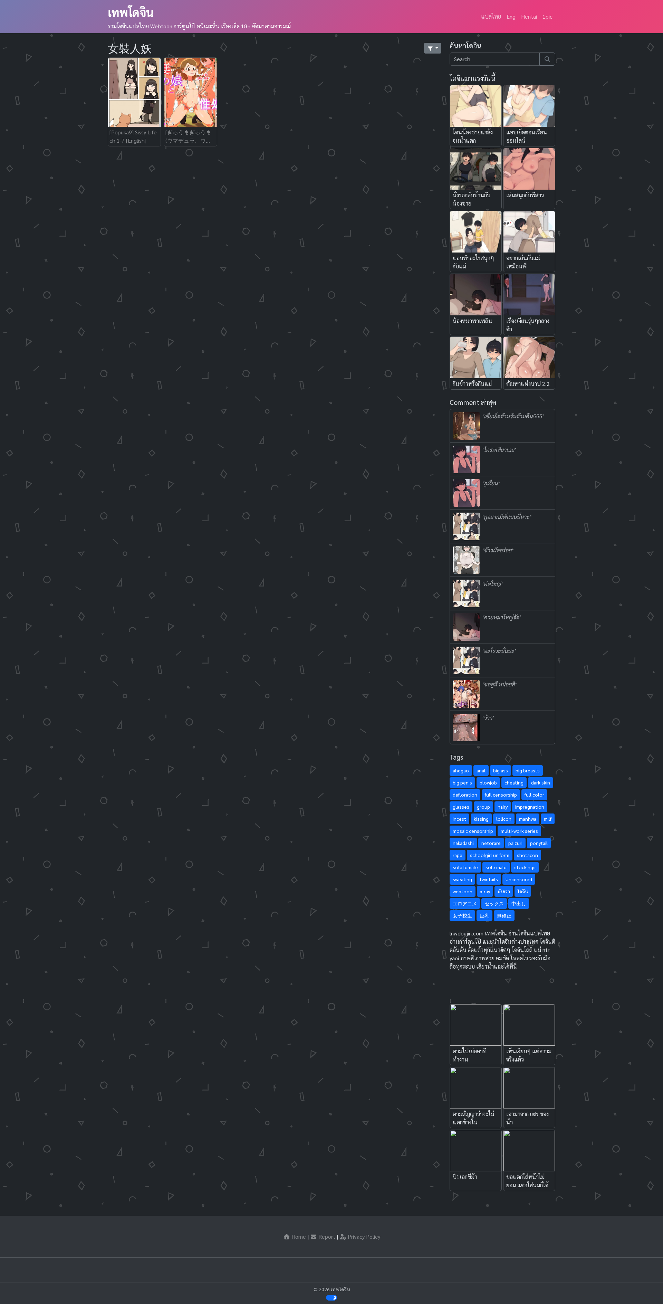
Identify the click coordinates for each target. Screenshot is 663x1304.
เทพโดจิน (131, 12)
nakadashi (463, 843)
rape (457, 855)
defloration (465, 794)
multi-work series (519, 831)
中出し (518, 903)
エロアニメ (465, 903)
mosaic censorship (473, 831)
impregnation (529, 806)
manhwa (527, 819)
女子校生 (462, 915)
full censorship (501, 794)
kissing (481, 819)
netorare (491, 843)
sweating (462, 879)
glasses (461, 806)
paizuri (515, 843)
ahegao (461, 770)
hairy (503, 806)
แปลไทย (491, 16)
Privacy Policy (363, 1236)
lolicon (503, 819)
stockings (525, 867)
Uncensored (519, 879)
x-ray (485, 891)
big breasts (528, 770)
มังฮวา (504, 891)
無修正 (504, 915)
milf (547, 819)
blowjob (488, 782)
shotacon (527, 855)
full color (534, 794)
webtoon (462, 891)
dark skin (540, 782)
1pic (547, 16)
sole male (496, 867)
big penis (462, 782)
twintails (489, 879)
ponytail (539, 843)
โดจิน (523, 891)
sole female (465, 867)
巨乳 (484, 915)
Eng (511, 16)
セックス (494, 903)
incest (459, 819)
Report (326, 1236)
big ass (500, 770)
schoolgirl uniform (489, 855)
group (483, 806)
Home (298, 1236)
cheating (514, 782)
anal (481, 770)
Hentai (529, 16)
